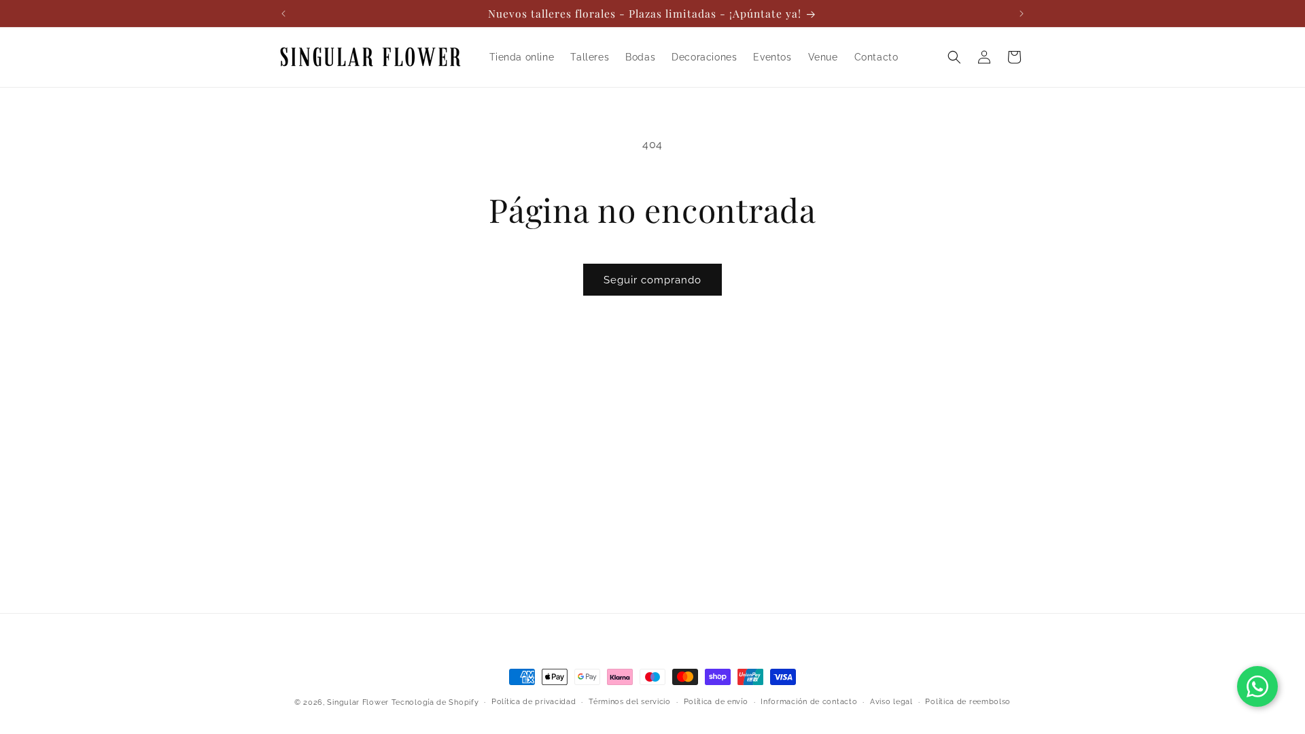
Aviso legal (891, 701)
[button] (954, 57)
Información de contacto (809, 701)
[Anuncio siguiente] (1022, 14)
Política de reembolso (968, 701)
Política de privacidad (533, 701)
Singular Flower (358, 702)
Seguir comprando (652, 280)
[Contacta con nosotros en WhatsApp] (1257, 686)
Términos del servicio (630, 701)
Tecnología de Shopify (435, 702)
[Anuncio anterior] (283, 14)
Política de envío (716, 701)
